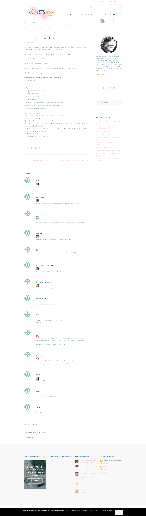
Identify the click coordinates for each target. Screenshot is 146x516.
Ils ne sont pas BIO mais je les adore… (39, 160)
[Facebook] (101, 2)
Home (25, 28)
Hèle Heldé (40, 315)
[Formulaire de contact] (115, 2)
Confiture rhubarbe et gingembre (105, 147)
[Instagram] (103, 2)
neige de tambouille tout (45, 265)
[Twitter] (106, 2)
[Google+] (112, 2)
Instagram (106, 466)
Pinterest (105, 472)
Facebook (105, 463)
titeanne (39, 233)
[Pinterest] (109, 2)
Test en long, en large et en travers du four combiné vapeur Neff (88, 485)
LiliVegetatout (41, 197)
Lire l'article (40, 479)
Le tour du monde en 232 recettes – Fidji (72, 160)
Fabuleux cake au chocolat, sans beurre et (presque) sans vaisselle (88, 468)
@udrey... (39, 333)
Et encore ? (89, 14)
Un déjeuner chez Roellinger (104, 131)
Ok (119, 512)
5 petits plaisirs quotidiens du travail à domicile (41, 471)
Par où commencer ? (111, 14)
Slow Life (79, 14)
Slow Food (68, 14)
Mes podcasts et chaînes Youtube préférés (108, 150)
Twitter (105, 469)
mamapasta (40, 214)
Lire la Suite (100, 75)
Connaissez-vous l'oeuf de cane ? (105, 134)
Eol (37, 250)
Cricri (38, 375)
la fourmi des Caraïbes (44, 282)
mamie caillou (41, 299)
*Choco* (39, 181)
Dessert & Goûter (40, 28)
